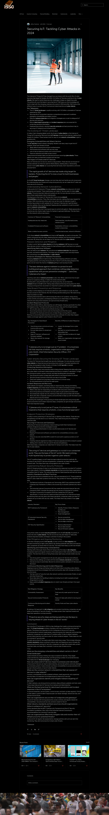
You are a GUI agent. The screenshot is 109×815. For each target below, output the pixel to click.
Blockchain (55, 14)
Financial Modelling (44, 14)
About (54, 806)
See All (87, 742)
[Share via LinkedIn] (35, 729)
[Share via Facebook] (27, 729)
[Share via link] (38, 729)
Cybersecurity (64, 14)
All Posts (22, 14)
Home (54, 804)
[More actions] (81, 24)
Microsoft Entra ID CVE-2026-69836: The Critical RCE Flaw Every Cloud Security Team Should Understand (30, 760)
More (80, 14)
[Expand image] (54, 65)
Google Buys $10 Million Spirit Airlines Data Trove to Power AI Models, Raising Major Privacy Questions (54, 760)
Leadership (73, 14)
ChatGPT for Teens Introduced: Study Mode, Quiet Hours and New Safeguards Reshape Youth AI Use (78, 760)
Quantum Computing (32, 14)
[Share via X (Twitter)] (31, 729)
